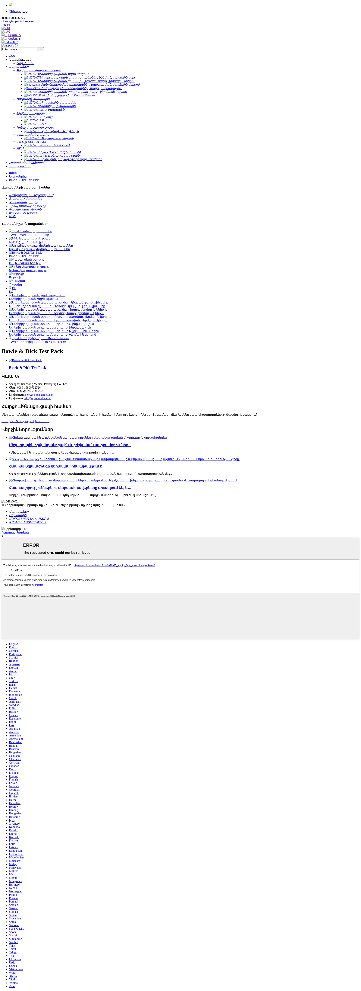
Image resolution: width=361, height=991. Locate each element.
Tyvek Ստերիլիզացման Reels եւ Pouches (37, 341)
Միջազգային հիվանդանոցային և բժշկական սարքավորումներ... (70, 445)
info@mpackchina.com (37, 398)
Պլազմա (15, 284)
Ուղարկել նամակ (15, 532)
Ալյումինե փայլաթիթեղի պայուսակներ (39, 249)
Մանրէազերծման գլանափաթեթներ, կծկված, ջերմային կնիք (57, 306)
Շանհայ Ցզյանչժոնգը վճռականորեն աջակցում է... (57, 466)
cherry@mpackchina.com (18, 21)
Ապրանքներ (19, 176)
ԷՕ (11, 291)
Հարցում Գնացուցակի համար (25, 421)
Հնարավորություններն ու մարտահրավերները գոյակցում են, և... (70, 488)
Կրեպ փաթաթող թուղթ (27, 270)
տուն (13, 173)
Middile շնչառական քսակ (28, 242)
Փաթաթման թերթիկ (25, 263)
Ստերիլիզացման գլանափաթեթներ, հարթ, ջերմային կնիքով (57, 313)
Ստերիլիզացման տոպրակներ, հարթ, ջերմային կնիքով (52, 334)
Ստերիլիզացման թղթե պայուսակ (36, 298)
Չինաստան (18, 11)
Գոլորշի (15, 277)
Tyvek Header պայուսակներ (29, 234)
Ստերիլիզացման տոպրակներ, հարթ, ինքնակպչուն (50, 327)
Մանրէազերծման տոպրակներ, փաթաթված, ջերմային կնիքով (58, 320)
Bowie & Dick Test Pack (24, 179)
